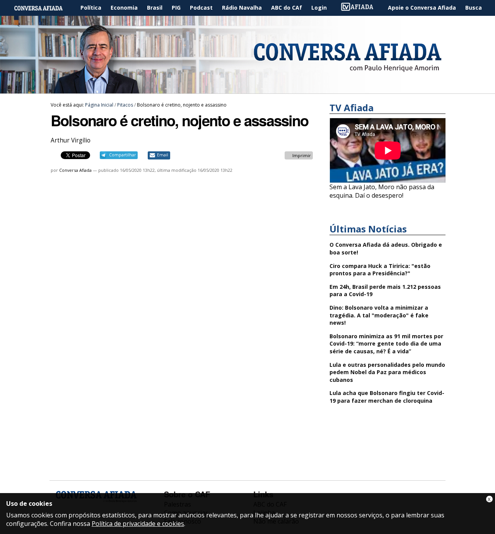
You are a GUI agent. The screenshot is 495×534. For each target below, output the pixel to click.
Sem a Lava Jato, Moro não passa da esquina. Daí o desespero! (381, 191)
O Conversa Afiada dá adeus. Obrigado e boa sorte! (385, 248)
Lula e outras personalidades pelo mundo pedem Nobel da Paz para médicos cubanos (387, 372)
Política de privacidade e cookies (138, 523)
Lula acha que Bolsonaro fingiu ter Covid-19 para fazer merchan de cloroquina (386, 396)
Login (319, 7)
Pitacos (125, 105)
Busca (473, 7)
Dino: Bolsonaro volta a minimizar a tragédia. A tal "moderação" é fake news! (378, 315)
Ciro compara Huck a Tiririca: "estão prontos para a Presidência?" (379, 269)
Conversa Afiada (75, 170)
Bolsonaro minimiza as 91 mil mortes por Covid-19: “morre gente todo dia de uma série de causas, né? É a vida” (386, 343)
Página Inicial (44, 8)
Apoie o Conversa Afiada (422, 7)
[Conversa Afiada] (247, 89)
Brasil (154, 7)
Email (162, 155)
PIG (176, 7)
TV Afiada (361, 8)
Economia (124, 7)
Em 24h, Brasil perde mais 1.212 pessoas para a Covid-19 (385, 290)
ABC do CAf (286, 7)
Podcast (201, 7)
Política (90, 7)
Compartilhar (122, 155)
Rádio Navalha (242, 7)
